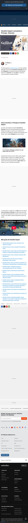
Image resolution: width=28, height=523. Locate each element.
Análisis (16, 438)
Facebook (11, 53)
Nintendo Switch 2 (18, 441)
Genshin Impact (14, 68)
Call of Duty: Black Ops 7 (19, 448)
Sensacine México (17, 510)
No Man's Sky (17, 445)
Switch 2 (4, 24)
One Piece (14, 24)
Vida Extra (16, 474)
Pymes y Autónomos (18, 499)
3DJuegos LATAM (17, 508)
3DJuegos (16, 472)
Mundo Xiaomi (4, 479)
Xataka (2, 472)
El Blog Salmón (17, 498)
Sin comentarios (6, 53)
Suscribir (24, 418)
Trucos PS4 (17, 303)
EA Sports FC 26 (5, 450)
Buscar (26, 460)
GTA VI (9, 24)
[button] (8, 63)
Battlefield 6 (17, 450)
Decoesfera (3, 499)
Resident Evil (25, 24)
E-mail (18, 53)
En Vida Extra (5, 148)
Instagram (15, 427)
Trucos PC (24, 303)
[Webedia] (5, 466)
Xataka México (4, 508)
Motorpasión (16, 489)
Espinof (15, 482)
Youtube (12, 427)
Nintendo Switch (5, 441)
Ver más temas (5, 455)
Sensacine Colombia (18, 512)
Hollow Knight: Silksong (6, 448)
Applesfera (3, 476)
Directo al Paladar (4, 489)
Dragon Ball (3, 445)
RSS (17, 427)
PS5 (15, 443)
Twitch (20, 427)
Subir (23, 465)
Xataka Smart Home (5, 477)
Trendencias (3, 498)
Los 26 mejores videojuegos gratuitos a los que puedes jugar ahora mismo (13, 150)
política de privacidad (17, 421)
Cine (2, 438)
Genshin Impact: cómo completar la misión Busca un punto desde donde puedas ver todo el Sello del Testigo (14, 276)
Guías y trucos (9, 303)
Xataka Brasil (3, 510)
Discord (25, 427)
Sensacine (16, 480)
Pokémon (19, 24)
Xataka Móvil (3, 474)
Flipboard (15, 53)
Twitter (13, 53)
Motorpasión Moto (17, 491)
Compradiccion (4, 501)
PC (2, 443)
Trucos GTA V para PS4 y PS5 (15, 408)
